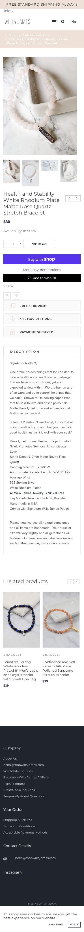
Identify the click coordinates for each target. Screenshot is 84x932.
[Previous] (8, 106)
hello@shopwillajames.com (23, 765)
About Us (10, 758)
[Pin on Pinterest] (16, 295)
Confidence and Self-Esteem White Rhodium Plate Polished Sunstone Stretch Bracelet (21, 670)
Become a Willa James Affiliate (26, 777)
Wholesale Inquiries (17, 771)
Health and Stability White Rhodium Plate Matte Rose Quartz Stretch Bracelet (37, 41)
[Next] (71, 106)
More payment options (42, 270)
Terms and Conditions (19, 826)
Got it (74, 924)
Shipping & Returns (17, 820)
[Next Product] (77, 198)
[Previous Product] (69, 198)
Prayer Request (14, 783)
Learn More (55, 924)
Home (10, 35)
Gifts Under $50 (34, 35)
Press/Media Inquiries (19, 790)
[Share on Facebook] (7, 295)
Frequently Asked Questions (24, 796)
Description (25, 352)
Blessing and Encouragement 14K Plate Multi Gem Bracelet (59, 662)
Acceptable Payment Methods (25, 832)
